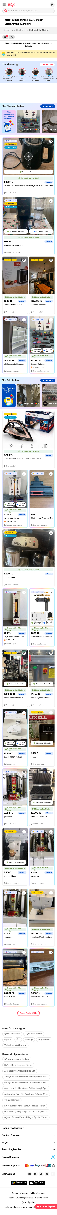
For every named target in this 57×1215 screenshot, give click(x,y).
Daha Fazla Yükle (28, 1013)
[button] (4, 4)
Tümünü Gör (47, 65)
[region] (29, 75)
